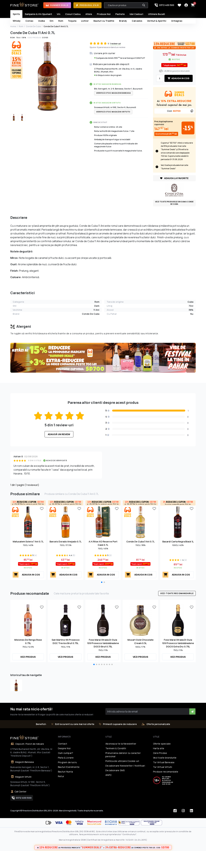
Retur (61, 776)
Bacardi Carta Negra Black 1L (178, 541)
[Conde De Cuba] (174, 190)
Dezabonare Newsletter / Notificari (125, 765)
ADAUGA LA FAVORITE (176, 178)
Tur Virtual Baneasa (163, 762)
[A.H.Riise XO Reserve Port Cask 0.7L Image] (103, 522)
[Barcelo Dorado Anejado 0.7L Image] (65, 522)
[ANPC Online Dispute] (151, 822)
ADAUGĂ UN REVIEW (59, 434)
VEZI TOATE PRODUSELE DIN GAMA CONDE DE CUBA (174, 203)
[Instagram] (183, 810)
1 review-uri (115, 43)
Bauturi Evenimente (69, 766)
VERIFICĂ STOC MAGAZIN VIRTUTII (113, 112)
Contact (62, 743)
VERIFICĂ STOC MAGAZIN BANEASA (113, 93)
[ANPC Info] (129, 822)
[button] (101, 582)
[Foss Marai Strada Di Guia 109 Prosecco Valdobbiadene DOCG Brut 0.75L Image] (103, 620)
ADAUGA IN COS (180, 78)
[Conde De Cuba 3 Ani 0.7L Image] (140, 522)
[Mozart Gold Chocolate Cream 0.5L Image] (140, 620)
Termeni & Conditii (115, 748)
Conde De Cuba (33, 26)
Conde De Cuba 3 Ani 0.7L (140, 541)
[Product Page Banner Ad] (103, 357)
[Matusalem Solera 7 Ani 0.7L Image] (28, 522)
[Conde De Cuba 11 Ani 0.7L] (16, 685)
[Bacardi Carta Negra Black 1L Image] (178, 522)
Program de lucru (67, 762)
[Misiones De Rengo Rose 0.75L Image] (28, 620)
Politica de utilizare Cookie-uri (122, 761)
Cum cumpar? (65, 752)
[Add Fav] (41, 508)
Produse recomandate (165, 771)
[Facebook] (174, 810)
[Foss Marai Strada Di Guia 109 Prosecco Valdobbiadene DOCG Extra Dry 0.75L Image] (178, 620)
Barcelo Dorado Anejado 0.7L (65, 541)
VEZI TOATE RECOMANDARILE (177, 593)
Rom (21, 26)
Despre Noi (64, 748)
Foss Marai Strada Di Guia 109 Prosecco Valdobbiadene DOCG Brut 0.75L (103, 643)
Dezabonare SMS (115, 770)
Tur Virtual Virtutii (162, 766)
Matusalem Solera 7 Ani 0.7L (28, 541)
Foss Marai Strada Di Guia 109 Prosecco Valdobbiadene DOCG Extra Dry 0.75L (178, 643)
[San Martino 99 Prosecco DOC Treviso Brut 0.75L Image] (65, 620)
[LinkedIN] (191, 810)
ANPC (108, 774)
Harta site (158, 748)
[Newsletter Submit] (192, 711)
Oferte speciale (162, 743)
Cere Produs (160, 752)
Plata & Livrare (66, 757)
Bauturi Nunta (65, 771)
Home (13, 26)
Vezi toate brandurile (165, 757)
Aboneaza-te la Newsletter (120, 743)
